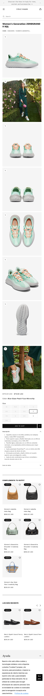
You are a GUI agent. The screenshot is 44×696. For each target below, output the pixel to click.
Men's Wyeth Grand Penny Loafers (13, 635)
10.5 (17, 407)
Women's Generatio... (23, 31)
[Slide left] (37, 605)
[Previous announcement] (4, 3)
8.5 (25, 416)
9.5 (8, 421)
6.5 (25, 412)
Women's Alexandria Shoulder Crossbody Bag (11, 547)
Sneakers (11, 31)
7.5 (8, 416)
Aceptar (39, 677)
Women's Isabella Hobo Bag (10, 510)
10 (8, 407)
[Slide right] (40, 605)
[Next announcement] (40, 3)
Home (4, 31)
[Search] (3, 16)
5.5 (8, 412)
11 (26, 407)
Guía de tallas (6, 465)
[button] (22, 432)
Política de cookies (21, 693)
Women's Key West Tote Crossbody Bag (11, 583)
